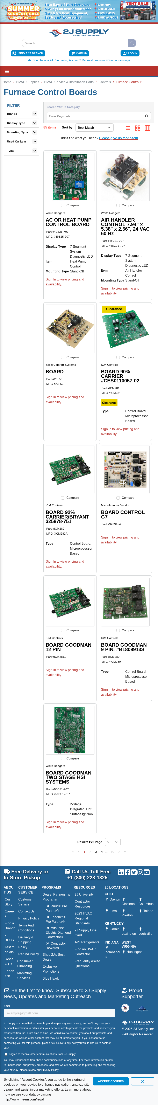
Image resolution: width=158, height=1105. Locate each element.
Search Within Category (63, 107)
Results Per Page (89, 842)
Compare (72, 205)
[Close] (142, 1081)
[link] (73, 851)
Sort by (67, 127)
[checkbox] (62, 205)
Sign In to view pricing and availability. (65, 282)
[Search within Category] (147, 116)
